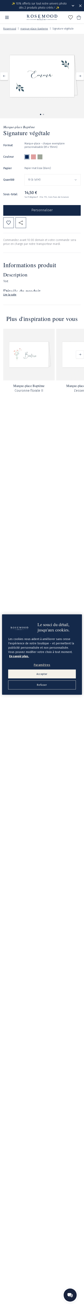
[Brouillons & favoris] (70, 17)
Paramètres (42, 665)
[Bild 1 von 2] (40, 114)
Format (8, 145)
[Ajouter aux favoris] (8, 222)
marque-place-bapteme (34, 28)
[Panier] (78, 17)
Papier (7, 168)
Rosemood (9, 28)
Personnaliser (42, 210)
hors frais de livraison (58, 197)
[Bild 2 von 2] (43, 114)
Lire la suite (10, 294)
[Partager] (20, 222)
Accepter (42, 673)
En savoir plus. (19, 656)
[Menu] (7, 17)
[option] (26, 156)
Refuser (42, 684)
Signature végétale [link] (63, 28)
